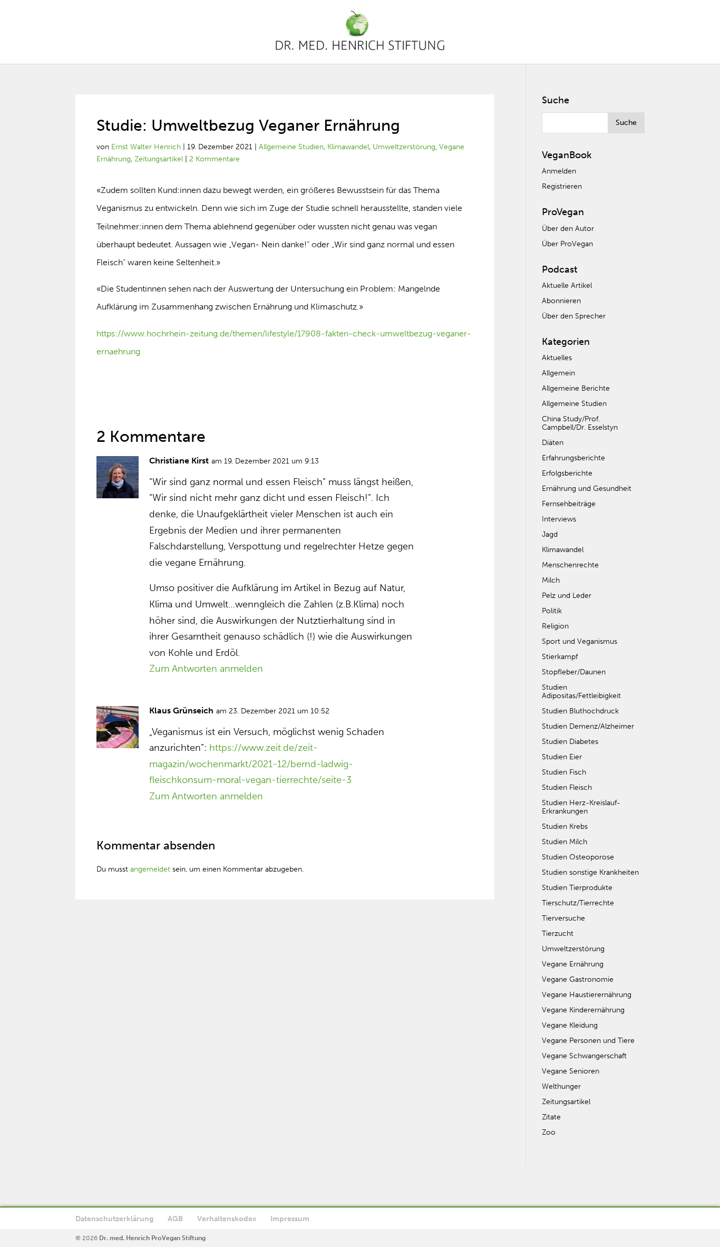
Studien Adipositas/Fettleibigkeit (581, 691)
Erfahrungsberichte (573, 457)
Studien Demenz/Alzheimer (588, 726)
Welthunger (561, 1086)
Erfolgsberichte (567, 473)
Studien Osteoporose (578, 857)
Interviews (559, 519)
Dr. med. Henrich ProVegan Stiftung (152, 1238)
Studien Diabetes (570, 741)
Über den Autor (568, 228)
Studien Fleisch (567, 787)
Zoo (549, 1132)
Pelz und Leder (566, 595)
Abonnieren (561, 300)
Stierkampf (560, 656)
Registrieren (562, 186)
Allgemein (558, 373)
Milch (551, 580)
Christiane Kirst (179, 461)
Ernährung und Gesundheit (586, 488)
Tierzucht (557, 933)
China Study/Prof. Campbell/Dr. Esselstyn (580, 423)
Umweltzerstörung (404, 146)
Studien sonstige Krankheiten (590, 872)
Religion (555, 626)
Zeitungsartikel (158, 158)
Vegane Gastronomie (578, 979)
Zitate (551, 1117)
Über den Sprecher (574, 316)
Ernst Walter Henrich (146, 146)
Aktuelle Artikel (567, 285)
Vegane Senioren (570, 1071)
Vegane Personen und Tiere (588, 1040)
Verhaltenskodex (226, 1218)
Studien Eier (562, 756)
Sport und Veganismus (579, 641)
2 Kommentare (214, 158)
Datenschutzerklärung (114, 1218)
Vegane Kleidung (570, 1025)
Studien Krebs (565, 826)
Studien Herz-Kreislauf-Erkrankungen (581, 807)
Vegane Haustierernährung (586, 994)
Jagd (550, 534)
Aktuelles (557, 357)
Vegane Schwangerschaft (584, 1055)
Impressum (289, 1218)
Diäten (552, 442)
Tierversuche (563, 918)
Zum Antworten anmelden (206, 668)
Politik (552, 610)
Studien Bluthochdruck (580, 711)
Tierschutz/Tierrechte (578, 902)
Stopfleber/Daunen (574, 672)
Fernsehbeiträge (569, 503)
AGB (175, 1218)
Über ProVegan (567, 243)
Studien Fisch (564, 772)
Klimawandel (348, 146)
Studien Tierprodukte (577, 887)
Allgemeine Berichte (576, 388)
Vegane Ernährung (573, 964)
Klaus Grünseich (181, 710)
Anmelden (559, 171)
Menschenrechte (570, 564)
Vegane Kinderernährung (583, 1010)
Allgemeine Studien (291, 146)
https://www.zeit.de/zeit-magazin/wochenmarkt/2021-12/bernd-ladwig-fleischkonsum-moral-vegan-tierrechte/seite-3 (251, 764)
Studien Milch (564, 841)
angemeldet (150, 869)
